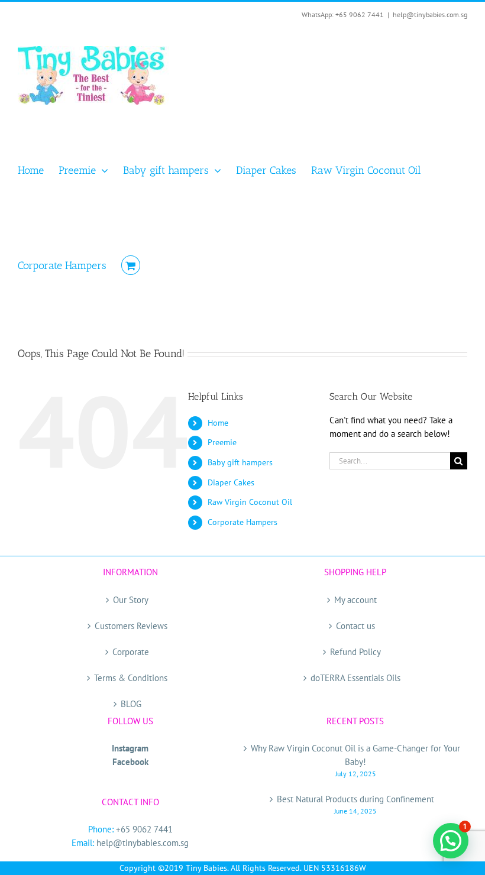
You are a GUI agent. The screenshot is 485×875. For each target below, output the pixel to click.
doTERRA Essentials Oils (355, 677)
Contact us (355, 625)
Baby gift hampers (240, 462)
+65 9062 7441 (144, 829)
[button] (450, 840)
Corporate (130, 651)
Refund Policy (355, 651)
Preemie (222, 442)
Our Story (130, 599)
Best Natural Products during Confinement (355, 799)
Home (218, 422)
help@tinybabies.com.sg (430, 14)
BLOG (131, 703)
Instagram (130, 748)
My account (355, 599)
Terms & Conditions (130, 677)
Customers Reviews (131, 625)
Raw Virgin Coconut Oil (250, 502)
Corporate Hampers (242, 522)
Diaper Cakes (231, 482)
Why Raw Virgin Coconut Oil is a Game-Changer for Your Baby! (355, 755)
